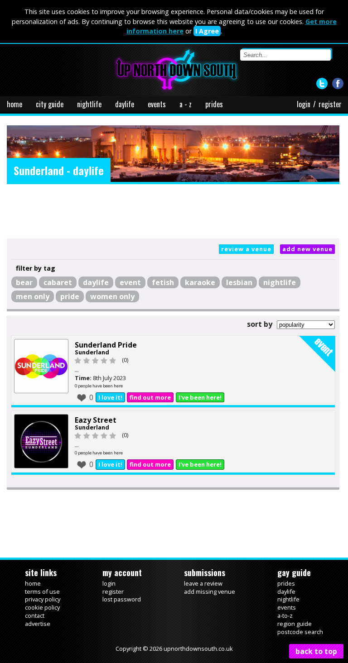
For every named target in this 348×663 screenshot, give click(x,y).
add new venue (307, 249)
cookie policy (42, 607)
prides (214, 104)
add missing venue (209, 591)
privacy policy (42, 599)
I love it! (110, 397)
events (157, 104)
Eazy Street (95, 420)
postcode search (300, 632)
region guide (294, 624)
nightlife (89, 104)
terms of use (42, 591)
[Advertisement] (173, 211)
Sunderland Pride (106, 345)
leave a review (203, 583)
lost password (121, 599)
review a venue (246, 249)
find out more (150, 397)
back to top (316, 651)
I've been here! (200, 397)
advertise (37, 624)
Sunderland (92, 352)
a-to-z (285, 615)
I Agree (207, 31)
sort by (259, 324)
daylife (124, 104)
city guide (49, 104)
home (14, 104)
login (303, 104)
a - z (185, 104)
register (330, 104)
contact (34, 615)
